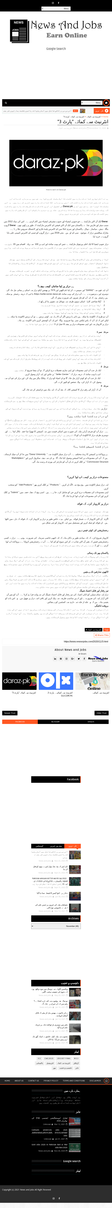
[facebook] (58, 3)
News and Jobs (27, 1189)
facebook (20, 721)
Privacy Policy (51, 1080)
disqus (91, 721)
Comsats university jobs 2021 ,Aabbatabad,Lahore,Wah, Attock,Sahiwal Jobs (49, 1133)
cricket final (64, 1058)
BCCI (88, 111)
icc (39, 1058)
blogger (55, 721)
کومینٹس (39, 846)
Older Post (102, 713)
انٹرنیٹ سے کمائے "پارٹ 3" (24, 692)
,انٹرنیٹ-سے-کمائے (65, 128)
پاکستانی (39, 1063)
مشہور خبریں (56, 846)
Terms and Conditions (74, 1080)
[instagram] (53, 3)
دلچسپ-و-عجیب (66, 1068)
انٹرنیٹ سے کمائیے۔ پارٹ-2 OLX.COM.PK (60, 694)
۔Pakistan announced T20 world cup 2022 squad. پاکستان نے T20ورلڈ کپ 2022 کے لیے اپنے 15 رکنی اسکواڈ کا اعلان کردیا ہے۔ (50, 881)
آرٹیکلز (76, 1063)
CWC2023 (49, 1058)
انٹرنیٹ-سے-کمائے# (93, 629)
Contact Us (33, 1080)
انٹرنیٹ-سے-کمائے (94, 116)
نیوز (54, 1068)
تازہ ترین (73, 846)
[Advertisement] (56, 74)
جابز (77, 1068)
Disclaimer (95, 1080)
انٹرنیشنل (50, 1063)
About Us (19, 1080)
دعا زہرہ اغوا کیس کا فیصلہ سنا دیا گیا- (52, 893)
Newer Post (9, 713)
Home (105, 116)
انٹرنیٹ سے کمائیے (100, 692)
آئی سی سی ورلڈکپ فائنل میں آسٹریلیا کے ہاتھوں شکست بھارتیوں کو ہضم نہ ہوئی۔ (45, 111)
